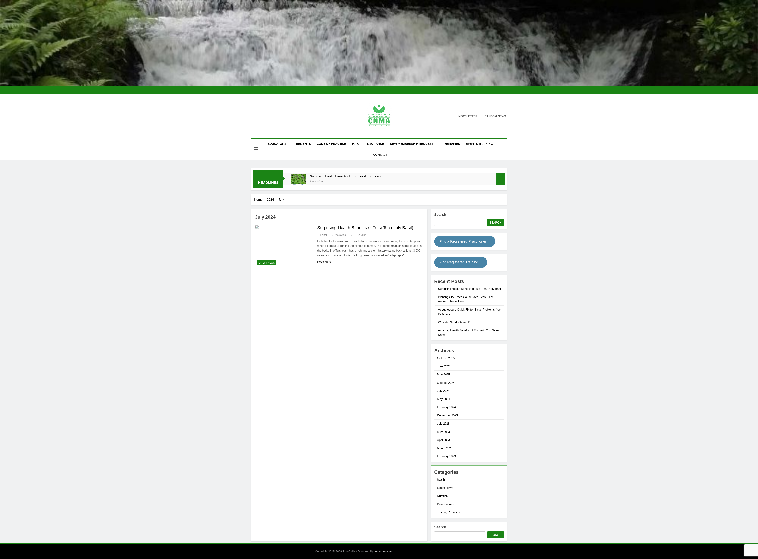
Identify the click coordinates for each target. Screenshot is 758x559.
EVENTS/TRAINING (479, 143)
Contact (380, 154)
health (441, 479)
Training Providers (448, 512)
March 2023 (444, 448)
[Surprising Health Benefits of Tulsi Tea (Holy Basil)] (298, 181)
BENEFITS (303, 143)
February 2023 (446, 456)
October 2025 (446, 358)
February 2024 (446, 407)
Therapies (451, 143)
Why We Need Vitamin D (454, 322)
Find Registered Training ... (460, 262)
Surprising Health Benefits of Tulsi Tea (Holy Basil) (345, 176)
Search (440, 215)
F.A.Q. (356, 143)
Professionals (446, 504)
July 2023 (443, 423)
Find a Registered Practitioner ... (464, 241)
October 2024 (446, 382)
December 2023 (447, 415)
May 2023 (443, 431)
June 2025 (443, 366)
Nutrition (442, 496)
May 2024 (443, 399)
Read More (324, 261)
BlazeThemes (383, 551)
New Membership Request (411, 143)
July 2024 (443, 390)
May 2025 (443, 374)
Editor (323, 234)
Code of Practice (331, 143)
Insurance (375, 143)
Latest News (266, 262)
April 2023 (443, 440)
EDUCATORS (277, 143)
